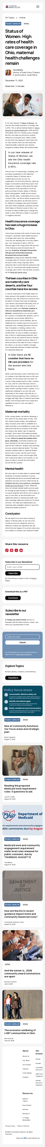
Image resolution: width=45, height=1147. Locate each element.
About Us (26, 1056)
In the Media (27, 1073)
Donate (38, 1063)
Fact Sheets (27, 1105)
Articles (25, 1109)
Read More (13, 677)
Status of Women (27, 123)
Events (38, 1059)
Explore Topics (25, 1100)
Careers (26, 1069)
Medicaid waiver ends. (18, 272)
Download (13, 598)
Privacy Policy (10, 1126)
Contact (25, 1077)
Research (26, 1113)
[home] (15, 6)
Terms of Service (23, 1126)
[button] (37, 7)
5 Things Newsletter (26, 1119)
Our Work (26, 1060)
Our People (27, 1065)
